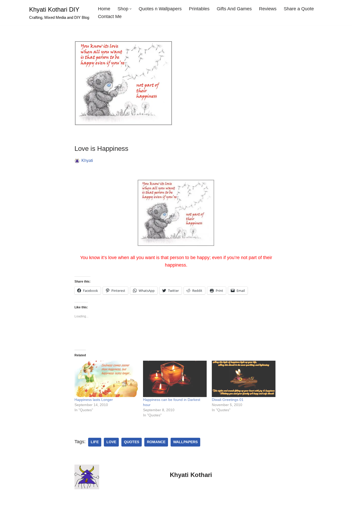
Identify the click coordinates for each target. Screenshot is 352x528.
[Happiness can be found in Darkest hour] (175, 379)
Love (111, 442)
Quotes (131, 442)
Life (95, 442)
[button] (130, 9)
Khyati (87, 160)
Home (104, 8)
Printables (199, 8)
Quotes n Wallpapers (160, 8)
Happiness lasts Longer (93, 400)
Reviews (267, 8)
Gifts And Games (234, 8)
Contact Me (110, 16)
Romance (156, 442)
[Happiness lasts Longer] (106, 379)
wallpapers (185, 442)
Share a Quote (299, 8)
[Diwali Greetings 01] (243, 379)
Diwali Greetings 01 (228, 400)
